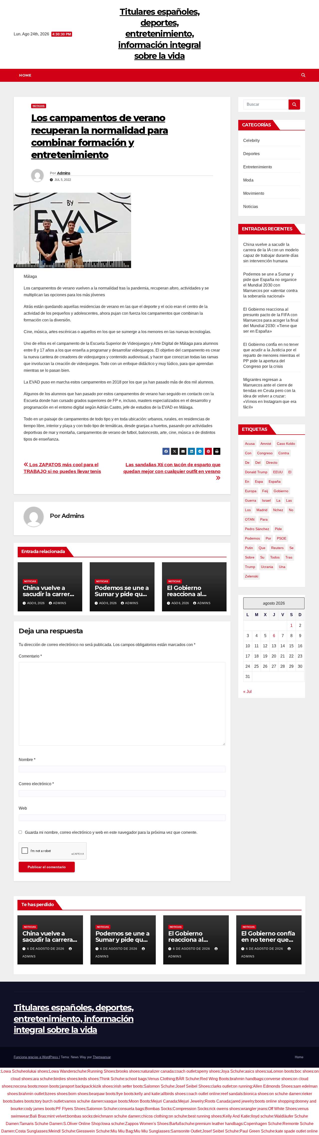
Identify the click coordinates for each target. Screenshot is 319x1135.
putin (249, 548)
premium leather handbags (219, 1124)
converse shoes (278, 1079)
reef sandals (232, 1094)
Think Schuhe (112, 1079)
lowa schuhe (113, 1124)
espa (259, 481)
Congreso (265, 453)
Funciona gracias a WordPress (36, 1057)
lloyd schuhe (262, 1116)
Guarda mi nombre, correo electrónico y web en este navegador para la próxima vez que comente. (111, 832)
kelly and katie (147, 1094)
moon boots (48, 1086)
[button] (303, 75)
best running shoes (205, 1116)
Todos (275, 557)
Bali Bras (38, 1116)
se (291, 548)
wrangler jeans (254, 1109)
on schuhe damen (285, 1094)
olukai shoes (37, 1071)
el (289, 472)
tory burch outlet (49, 1101)
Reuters (277, 548)
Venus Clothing (161, 1079)
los (248, 510)
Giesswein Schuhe (93, 1131)
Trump (250, 567)
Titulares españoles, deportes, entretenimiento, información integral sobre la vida (159, 33)
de (247, 463)
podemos (252, 538)
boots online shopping (274, 1101)
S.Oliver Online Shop (82, 1124)
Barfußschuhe (181, 1124)
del (257, 463)
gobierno (281, 491)
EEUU (278, 472)
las (289, 500)
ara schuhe (43, 1079)
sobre (249, 557)
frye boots (125, 1094)
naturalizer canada (157, 1071)
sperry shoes (208, 1071)
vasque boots (116, 1101)
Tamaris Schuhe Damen (41, 1124)
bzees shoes (56, 1094)
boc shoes (304, 1071)
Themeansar (101, 1057)
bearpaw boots (102, 1094)
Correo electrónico (36, 784)
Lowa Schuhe (13, 1071)
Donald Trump (256, 472)
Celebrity (251, 140)
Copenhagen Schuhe (263, 1124)
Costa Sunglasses (31, 1131)
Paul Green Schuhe (257, 1131)
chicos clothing (154, 1116)
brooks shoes (128, 1071)
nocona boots (25, 1086)
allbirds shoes (173, 1094)
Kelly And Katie (236, 1116)
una (282, 567)
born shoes (78, 1094)
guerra (250, 500)
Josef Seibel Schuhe (220, 1131)
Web (23, 808)
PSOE (281, 538)
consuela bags (131, 1109)
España (275, 481)
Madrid (261, 510)
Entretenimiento (257, 167)
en (247, 481)
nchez (278, 510)
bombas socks (79, 1116)
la (278, 500)
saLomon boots (280, 1071)
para (264, 519)
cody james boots (39, 1109)
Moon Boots (139, 1101)
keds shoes (89, 1079)
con (248, 453)
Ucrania (267, 567)
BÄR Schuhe (187, 1079)
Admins (63, 173)
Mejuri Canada (164, 1101)
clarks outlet (221, 1086)
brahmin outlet (31, 1094)
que (262, 548)
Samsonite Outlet (186, 1131)
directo (271, 463)
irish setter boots (128, 1086)
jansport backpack (76, 1086)
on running (242, 1086)
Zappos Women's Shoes (146, 1124)
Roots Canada (218, 1101)
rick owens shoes (224, 1109)
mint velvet (56, 1116)
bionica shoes (256, 1094)
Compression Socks (190, 1109)
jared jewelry (243, 1101)
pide (278, 529)
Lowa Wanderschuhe (67, 1071)
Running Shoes (101, 1071)
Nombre (27, 759)
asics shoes (255, 1071)
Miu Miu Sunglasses (152, 1131)
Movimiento (253, 193)
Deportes (251, 154)
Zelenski (251, 576)
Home (25, 75)
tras (288, 557)
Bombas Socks (158, 1109)
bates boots (24, 1101)
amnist (265, 444)
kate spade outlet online (297, 1131)
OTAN (249, 519)
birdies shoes (66, 1079)
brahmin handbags (246, 1079)
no (291, 510)
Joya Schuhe (232, 1071)
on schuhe (178, 1116)
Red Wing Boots (214, 1079)
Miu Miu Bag (122, 1131)
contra (283, 453)
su (262, 557)
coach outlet (185, 1071)
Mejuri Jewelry (191, 1101)
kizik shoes (103, 1086)
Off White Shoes (282, 1109)
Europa (250, 491)
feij (265, 491)
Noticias (39, 105)
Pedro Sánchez (257, 529)
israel (266, 500)
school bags (136, 1079)
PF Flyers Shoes (70, 1109)
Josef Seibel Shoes (192, 1086)
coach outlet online (203, 1094)
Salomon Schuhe (159, 1086)
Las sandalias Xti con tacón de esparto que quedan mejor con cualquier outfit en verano (172, 468)
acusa (250, 444)
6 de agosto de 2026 (46, 948)
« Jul (247, 691)
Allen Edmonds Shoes (273, 1086)
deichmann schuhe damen (116, 1116)
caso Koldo (286, 444)
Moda (248, 180)
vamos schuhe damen (83, 1101)
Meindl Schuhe (62, 1131)
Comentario (30, 656)
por (268, 538)
